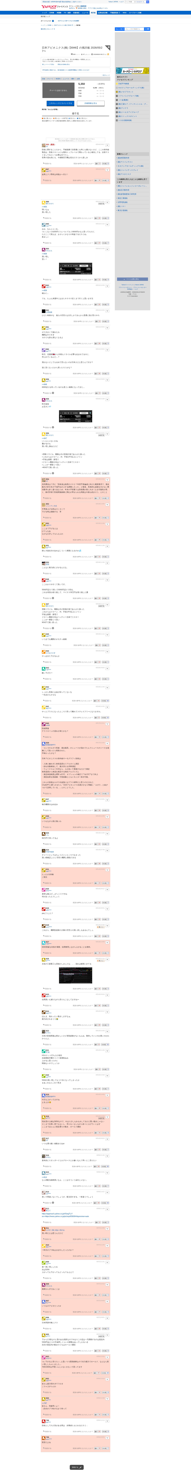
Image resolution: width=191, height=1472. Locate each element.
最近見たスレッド (47, 29)
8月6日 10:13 (101, 1420)
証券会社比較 (103, 13)
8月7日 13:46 (101, 1228)
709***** (48, 944)
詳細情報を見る (91, 103)
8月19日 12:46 (100, 523)
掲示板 (93, 13)
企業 (78, 79)
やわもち (49, 250)
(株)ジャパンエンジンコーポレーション (133, 186)
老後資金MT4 (50, 745)
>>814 (44, 1177)
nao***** (48, 226)
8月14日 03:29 (100, 869)
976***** (48, 891)
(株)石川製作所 (123, 190)
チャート (50, 79)
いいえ (106, 163)
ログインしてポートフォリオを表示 (68, 21)
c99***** (48, 287)
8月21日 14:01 (100, 169)
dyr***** (48, 547)
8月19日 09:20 (100, 651)
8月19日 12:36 (100, 562)
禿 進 (48, 1052)
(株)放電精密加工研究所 (127, 194)
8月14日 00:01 (100, 908)
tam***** (48, 1174)
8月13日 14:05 (100, 942)
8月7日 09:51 (101, 1317)
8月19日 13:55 (100, 504)
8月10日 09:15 (100, 1138)
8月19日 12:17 (100, 579)
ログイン (72, 8)
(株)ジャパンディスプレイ (128, 170)
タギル (48, 1032)
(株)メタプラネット (126, 92)
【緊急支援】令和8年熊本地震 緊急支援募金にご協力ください (62, 2)
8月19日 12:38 (100, 545)
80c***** (48, 708)
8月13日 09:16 (100, 994)
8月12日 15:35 (100, 1030)
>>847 (44, 438)
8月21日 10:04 (100, 310)
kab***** (48, 171)
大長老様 (49, 312)
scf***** (48, 1193)
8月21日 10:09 (100, 285)
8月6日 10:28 (101, 1398)
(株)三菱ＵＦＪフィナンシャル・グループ (133, 104)
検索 (147, 1)
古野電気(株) (123, 202)
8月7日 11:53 (101, 1245)
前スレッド (106, 75)
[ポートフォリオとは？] (53, 21)
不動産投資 (114, 13)
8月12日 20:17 (100, 1011)
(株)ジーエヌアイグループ (128, 112)
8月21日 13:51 (100, 201)
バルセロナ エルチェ (141, 2)
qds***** (48, 996)
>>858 (44, 254)
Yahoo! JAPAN (113, 2)
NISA (124, 13)
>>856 (44, 207)
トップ (44, 13)
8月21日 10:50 (100, 248)
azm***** (49, 1439)
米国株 (59, 13)
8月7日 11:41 (101, 1261)
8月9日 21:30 (101, 1155)
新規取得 (83, 6)
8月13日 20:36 (100, 925)
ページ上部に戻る (132, 279)
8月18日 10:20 (100, 706)
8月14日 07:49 (100, 849)
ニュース (85, 13)
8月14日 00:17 (100, 888)
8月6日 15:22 (101, 1356)
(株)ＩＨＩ (122, 206)
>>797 (44, 1403)
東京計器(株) (123, 210)
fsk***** (48, 1422)
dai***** (48, 351)
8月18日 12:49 (100, 687)
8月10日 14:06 (100, 1094)
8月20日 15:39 (100, 399)
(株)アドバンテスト (125, 162)
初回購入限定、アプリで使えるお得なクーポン (93, 8)
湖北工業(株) (123, 198)
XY (47, 146)
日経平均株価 (123, 84)
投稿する (75, 1467)
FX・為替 (67, 13)
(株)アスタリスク (124, 174)
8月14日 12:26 (100, 833)
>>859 (44, 290)
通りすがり (50, 203)
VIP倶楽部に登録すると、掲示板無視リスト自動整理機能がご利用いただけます (65, 70)
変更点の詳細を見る (64, 64)
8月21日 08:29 (100, 379)
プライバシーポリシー (125, 287)
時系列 (58, 79)
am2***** (49, 927)
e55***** (48, 910)
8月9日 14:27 (101, 1191)
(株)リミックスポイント (127, 116)
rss (108, 54)
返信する (48, 163)
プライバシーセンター (140, 287)
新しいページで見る (48, 64)
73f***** (48, 670)
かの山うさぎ (50, 653)
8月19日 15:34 (100, 479)
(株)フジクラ (123, 108)
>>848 (44, 384)
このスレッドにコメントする (60, 103)
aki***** (48, 381)
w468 (48, 725)
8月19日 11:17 (100, 604)
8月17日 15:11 (100, 723)
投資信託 (76, 13)
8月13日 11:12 (100, 958)
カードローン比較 (135, 13)
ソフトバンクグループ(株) (128, 96)
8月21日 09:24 (100, 349)
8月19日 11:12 (100, 634)
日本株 (51, 13)
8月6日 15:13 (101, 1378)
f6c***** (48, 1303)
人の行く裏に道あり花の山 (55, 1230)
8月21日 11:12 (100, 224)
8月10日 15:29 (100, 1075)
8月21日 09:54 (100, 327)
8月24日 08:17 (100, 144)
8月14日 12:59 (100, 816)
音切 (47, 564)
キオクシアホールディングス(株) (131, 88)
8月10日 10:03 (100, 1116)
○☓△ (47, 835)
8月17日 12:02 (100, 742)
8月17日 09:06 (100, 799)
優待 (72, 79)
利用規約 (130, 289)
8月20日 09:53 (100, 433)
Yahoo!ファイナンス (127, 285)
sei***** (48, 1077)
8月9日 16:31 (101, 1172)
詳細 (43, 79)
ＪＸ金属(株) (123, 100)
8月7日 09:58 (101, 1300)
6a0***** (48, 1013)
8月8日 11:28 (101, 1208)
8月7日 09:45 (101, 1334)
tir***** (48, 960)
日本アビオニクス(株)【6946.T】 (64, 25)
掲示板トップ (45, 16)
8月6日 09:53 (101, 1437)
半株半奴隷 (50, 852)
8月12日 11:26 (100, 1050)
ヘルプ (121, 2)
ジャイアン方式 (51, 506)
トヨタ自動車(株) (125, 120)
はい (98, 163)
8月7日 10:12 (101, 1284)
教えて (48, 1210)
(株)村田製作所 (123, 158)
